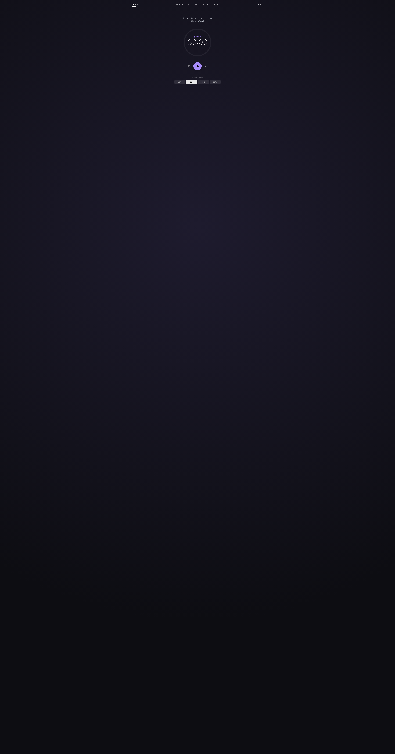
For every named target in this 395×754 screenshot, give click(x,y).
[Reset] (189, 66)
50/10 (215, 82)
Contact (215, 4)
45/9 (203, 82)
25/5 (180, 82)
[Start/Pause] (197, 66)
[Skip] (205, 66)
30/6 (191, 82)
